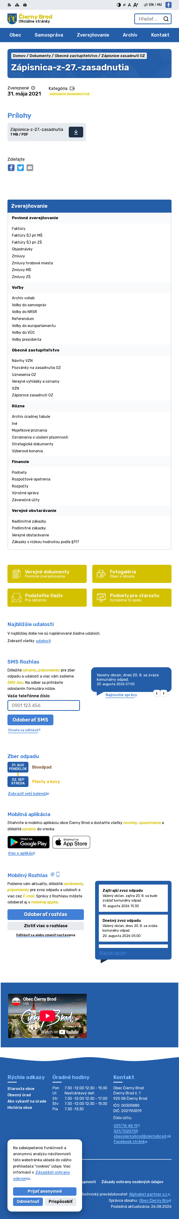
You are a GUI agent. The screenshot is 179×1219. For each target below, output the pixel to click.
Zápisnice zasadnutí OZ (70, 94)
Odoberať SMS (30, 720)
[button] (157, 693)
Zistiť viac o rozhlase (46, 925)
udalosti (43, 641)
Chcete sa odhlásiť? (24, 730)
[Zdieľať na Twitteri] (20, 167)
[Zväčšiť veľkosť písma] (135, 5)
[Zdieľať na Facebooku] (11, 167)
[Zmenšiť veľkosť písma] (124, 5)
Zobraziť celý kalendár (28, 793)
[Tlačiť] (25, 5)
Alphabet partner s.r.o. (150, 1194)
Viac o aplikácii (21, 853)
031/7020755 (126, 1131)
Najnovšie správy (121, 695)
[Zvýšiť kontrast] (119, 5)
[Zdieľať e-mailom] (30, 167)
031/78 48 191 (127, 1126)
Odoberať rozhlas (45, 914)
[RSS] (9, 5)
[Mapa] (17, 5)
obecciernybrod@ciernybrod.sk (142, 1136)
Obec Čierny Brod (155, 1200)
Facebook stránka (130, 1141)
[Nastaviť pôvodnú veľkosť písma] (129, 5)
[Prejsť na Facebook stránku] (168, 5)
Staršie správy (113, 952)
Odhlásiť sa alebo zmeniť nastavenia (45, 935)
